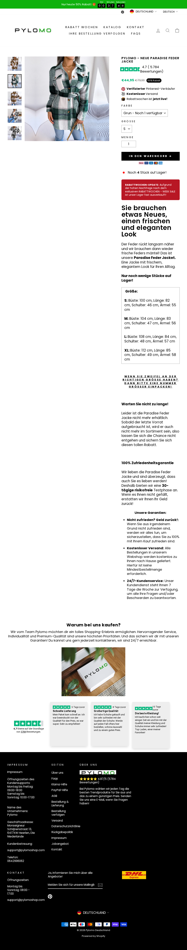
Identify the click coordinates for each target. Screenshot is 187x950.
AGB (54, 796)
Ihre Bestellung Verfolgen (97, 33)
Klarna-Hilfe (59, 784)
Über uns (57, 773)
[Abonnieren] (100, 885)
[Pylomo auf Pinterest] (50, 896)
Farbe (127, 105)
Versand (57, 820)
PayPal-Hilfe (59, 790)
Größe (128, 121)
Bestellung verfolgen (58, 813)
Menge (127, 137)
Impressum (59, 838)
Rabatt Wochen (81, 27)
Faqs (136, 33)
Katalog (112, 27)
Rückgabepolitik (62, 832)
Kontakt (135, 27)
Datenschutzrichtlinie (65, 826)
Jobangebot (60, 844)
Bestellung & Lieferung (60, 803)
